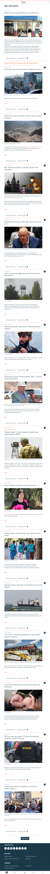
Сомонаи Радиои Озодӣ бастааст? (11, 858)
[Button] (11, 58)
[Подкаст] (25, 848)
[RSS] (22, 848)
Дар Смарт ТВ (28, 865)
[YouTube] (24, 872)
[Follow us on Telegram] (19, 848)
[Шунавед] (15, 872)
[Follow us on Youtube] (11, 848)
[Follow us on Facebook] (8, 848)
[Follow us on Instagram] (14, 848)
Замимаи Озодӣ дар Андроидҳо (11, 865)
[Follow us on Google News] (5, 848)
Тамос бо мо (28, 858)
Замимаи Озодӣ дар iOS (9, 868)
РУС (33, 872)
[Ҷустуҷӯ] (42, 872)
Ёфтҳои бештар (25, 838)
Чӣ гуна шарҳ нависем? (31, 856)
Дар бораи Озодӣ (8, 856)
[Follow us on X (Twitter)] (17, 848)
